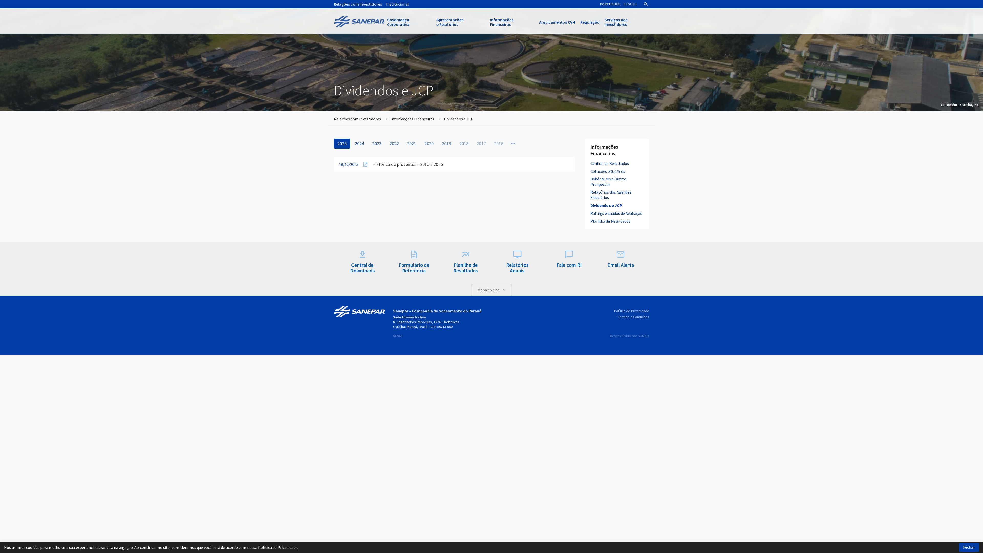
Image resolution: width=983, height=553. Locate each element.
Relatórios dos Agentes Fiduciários (610, 194)
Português (610, 4)
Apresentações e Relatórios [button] (449, 22)
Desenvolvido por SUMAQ (629, 336)
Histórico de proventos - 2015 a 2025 (407, 164)
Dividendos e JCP (606, 205)
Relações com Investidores (358, 4)
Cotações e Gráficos (607, 171)
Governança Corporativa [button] (398, 22)
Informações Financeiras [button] (501, 22)
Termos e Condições (633, 317)
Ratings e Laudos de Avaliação (616, 213)
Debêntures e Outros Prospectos (608, 181)
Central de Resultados (609, 163)
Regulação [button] (590, 22)
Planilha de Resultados (610, 221)
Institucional (397, 4)
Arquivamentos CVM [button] (557, 22)
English (630, 4)
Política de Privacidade (631, 311)
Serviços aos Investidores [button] (616, 22)
